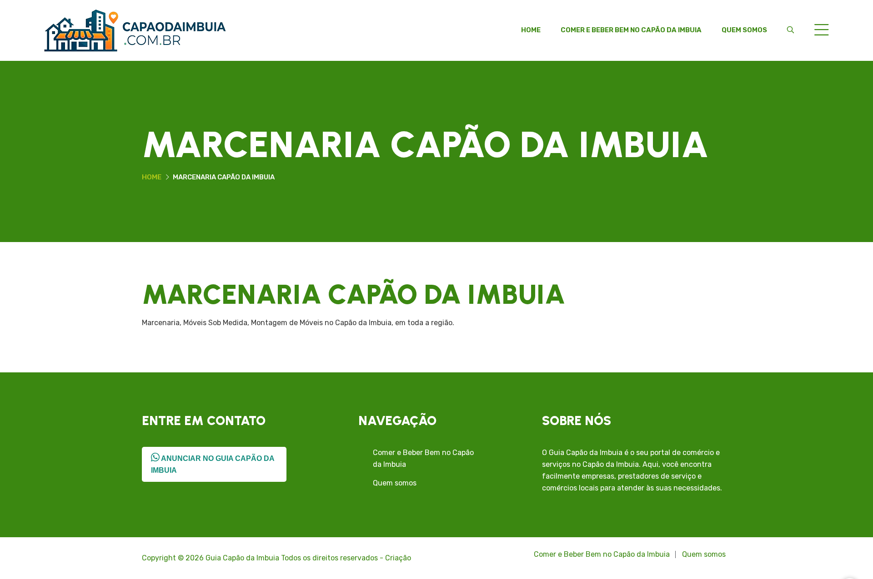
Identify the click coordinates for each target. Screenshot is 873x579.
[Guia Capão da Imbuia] (135, 29)
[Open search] (790, 30)
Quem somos (744, 30)
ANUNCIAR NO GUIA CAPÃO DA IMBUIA (213, 464)
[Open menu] (821, 30)
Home (531, 30)
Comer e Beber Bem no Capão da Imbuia (631, 30)
